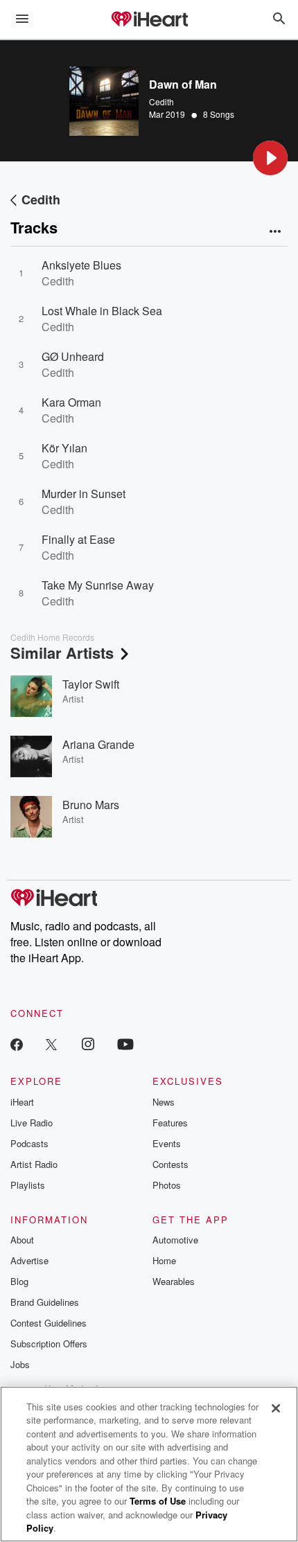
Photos (166, 1184)
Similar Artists (62, 652)
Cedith (161, 101)
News (163, 1101)
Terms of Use (158, 1500)
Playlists (27, 1184)
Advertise (29, 1260)
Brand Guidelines (44, 1302)
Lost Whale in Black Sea (102, 311)
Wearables (173, 1281)
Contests (170, 1164)
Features (170, 1122)
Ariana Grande (98, 744)
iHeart (22, 1101)
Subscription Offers (48, 1343)
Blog (19, 1281)
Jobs (20, 1364)
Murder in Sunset (83, 494)
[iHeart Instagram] (88, 1043)
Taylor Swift (90, 684)
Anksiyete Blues (81, 265)
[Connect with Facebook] (16, 1043)
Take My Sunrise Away (98, 585)
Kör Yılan (64, 448)
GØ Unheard (73, 356)
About (22, 1239)
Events (166, 1143)
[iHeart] (149, 20)
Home (164, 1260)
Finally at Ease (78, 539)
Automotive (175, 1239)
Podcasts (29, 1143)
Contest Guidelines (48, 1322)
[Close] (276, 1408)
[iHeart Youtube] (125, 1043)
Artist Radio (34, 1164)
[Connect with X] (51, 1043)
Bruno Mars (90, 805)
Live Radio (31, 1122)
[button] (270, 158)
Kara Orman (71, 402)
